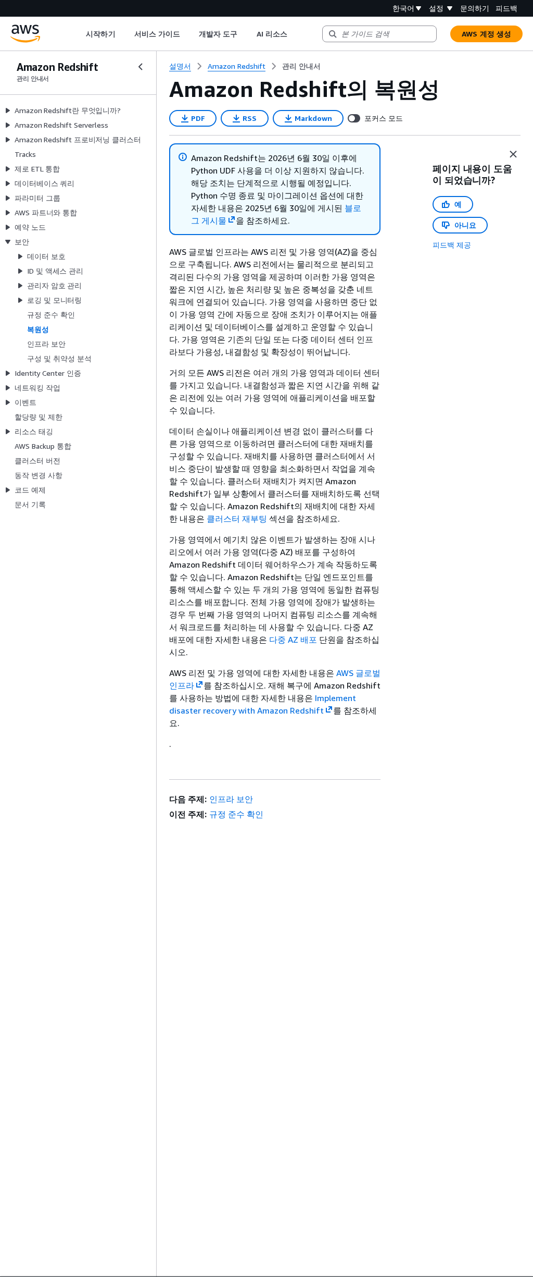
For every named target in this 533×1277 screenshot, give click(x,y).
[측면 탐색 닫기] (140, 66)
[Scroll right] (294, 34)
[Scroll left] (78, 34)
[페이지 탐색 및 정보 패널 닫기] (513, 154)
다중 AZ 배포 (293, 639)
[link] (301, 66)
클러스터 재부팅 (237, 518)
